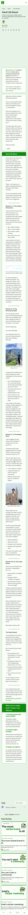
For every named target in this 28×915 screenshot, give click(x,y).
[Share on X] (8, 30)
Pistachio (15, 184)
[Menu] (26, 2)
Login (6, 814)
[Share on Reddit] (16, 30)
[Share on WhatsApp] (19, 30)
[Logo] (2, 2)
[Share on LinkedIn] (14, 30)
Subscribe (11, 814)
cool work (12, 213)
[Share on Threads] (11, 30)
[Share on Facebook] (6, 30)
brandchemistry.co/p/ (12, 698)
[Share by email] (3, 30)
